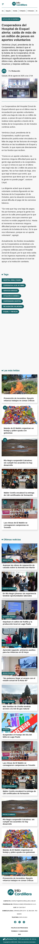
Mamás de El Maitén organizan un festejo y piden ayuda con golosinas (19, 430)
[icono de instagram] (24, 922)
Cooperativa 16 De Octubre (13, 285)
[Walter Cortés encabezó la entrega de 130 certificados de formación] (19, 479)
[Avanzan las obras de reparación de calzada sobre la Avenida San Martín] (19, 553)
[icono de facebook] (15, 922)
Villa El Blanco (8, 701)
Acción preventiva (9, 873)
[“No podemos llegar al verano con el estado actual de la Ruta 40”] (19, 666)
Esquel (35, 11)
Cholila (11, 11)
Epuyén (4, 11)
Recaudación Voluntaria (12, 306)
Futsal (5, 758)
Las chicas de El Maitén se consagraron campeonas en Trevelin (16, 525)
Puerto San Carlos (10, 786)
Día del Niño (7, 845)
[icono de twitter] (19, 922)
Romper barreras (9, 588)
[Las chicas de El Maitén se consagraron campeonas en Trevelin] (19, 509)
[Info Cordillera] (19, 4)
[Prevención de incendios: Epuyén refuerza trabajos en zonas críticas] (19, 384)
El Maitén (19, 11)
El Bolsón (27, 11)
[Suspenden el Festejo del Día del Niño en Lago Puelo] (19, 723)
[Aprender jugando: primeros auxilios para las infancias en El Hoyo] (19, 638)
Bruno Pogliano (8, 673)
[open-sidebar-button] (3, 4)
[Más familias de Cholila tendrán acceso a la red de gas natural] (19, 694)
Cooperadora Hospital (12, 301)
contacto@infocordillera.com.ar (19, 901)
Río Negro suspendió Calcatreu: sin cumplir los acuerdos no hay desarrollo (18, 462)
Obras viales (7, 560)
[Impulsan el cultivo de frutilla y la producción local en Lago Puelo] (19, 610)
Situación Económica (11, 19)
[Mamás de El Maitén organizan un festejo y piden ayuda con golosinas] (19, 414)
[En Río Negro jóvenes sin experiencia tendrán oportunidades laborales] (19, 581)
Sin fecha (6, 729)
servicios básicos (10, 290)
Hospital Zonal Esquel (12, 280)
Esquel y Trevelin (10, 311)
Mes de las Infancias (10, 645)
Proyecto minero (9, 814)
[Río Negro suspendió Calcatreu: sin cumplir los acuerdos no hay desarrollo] (19, 446)
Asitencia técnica (9, 616)
